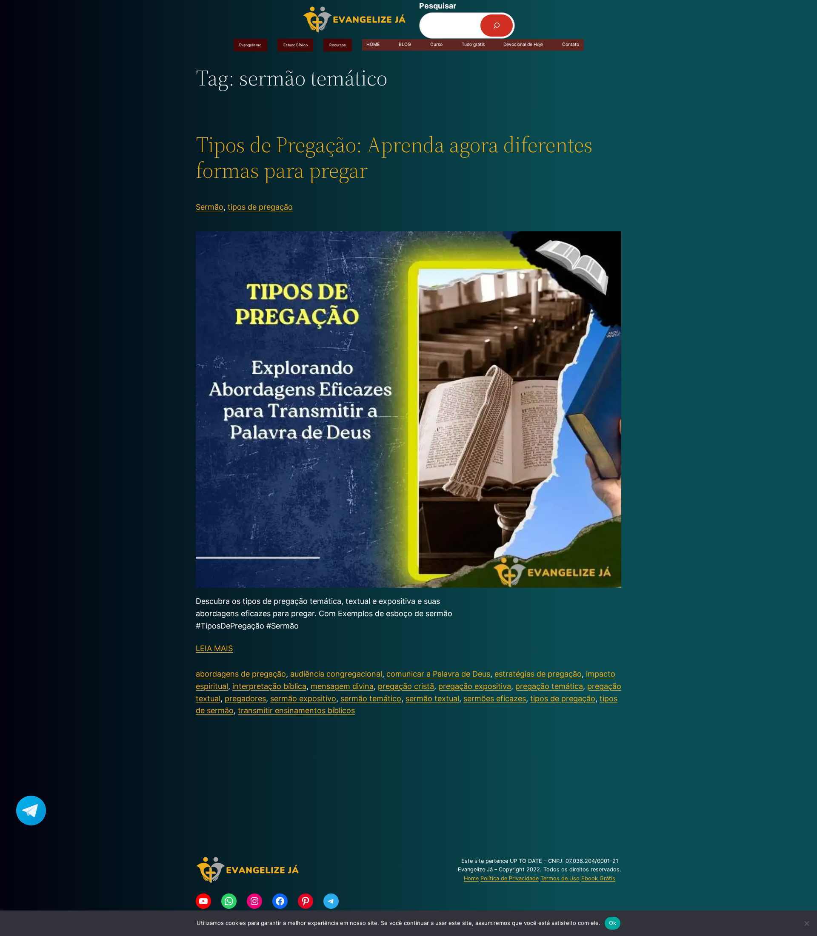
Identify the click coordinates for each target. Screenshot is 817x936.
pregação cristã (406, 686)
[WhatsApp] (229, 901)
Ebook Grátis (598, 878)
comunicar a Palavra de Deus (438, 673)
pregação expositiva (474, 686)
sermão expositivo (303, 698)
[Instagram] (254, 901)
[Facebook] (280, 901)
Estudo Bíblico (295, 45)
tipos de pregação (260, 206)
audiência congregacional (336, 673)
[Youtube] (203, 901)
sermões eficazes (494, 698)
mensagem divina (342, 686)
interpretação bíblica (269, 686)
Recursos (337, 45)
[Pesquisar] (496, 25)
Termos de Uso (560, 878)
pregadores (245, 698)
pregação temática (549, 686)
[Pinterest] (305, 901)
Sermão (209, 206)
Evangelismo (250, 45)
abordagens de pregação (241, 673)
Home (471, 878)
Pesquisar (437, 5)
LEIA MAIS (214, 648)
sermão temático (370, 698)
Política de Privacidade (509, 878)
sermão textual (432, 698)
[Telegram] (331, 901)
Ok (613, 922)
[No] (806, 923)
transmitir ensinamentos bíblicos (296, 710)
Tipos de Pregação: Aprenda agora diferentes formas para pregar (394, 157)
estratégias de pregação (538, 673)
